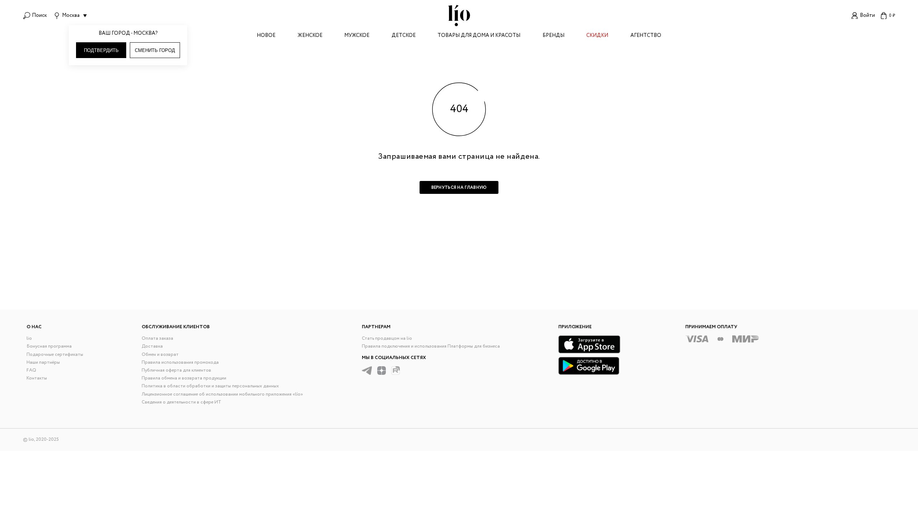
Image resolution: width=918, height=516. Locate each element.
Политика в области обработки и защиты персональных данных (210, 386)
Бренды (553, 36)
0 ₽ (892, 16)
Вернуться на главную (459, 188)
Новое (266, 36)
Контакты (37, 378)
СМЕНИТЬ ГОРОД (155, 50)
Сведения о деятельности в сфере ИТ (181, 402)
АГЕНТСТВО (645, 36)
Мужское (356, 36)
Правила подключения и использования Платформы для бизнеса (431, 346)
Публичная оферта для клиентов (176, 370)
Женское (310, 36)
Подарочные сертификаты (55, 354)
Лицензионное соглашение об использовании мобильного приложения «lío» (222, 394)
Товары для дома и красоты (478, 36)
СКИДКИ (597, 36)
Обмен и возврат (160, 354)
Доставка (152, 346)
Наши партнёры (43, 362)
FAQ (31, 370)
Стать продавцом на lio (387, 338)
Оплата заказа (157, 338)
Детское (404, 36)
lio (29, 338)
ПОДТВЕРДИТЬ (101, 50)
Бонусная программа (49, 346)
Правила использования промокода (180, 362)
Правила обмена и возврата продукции (184, 378)
